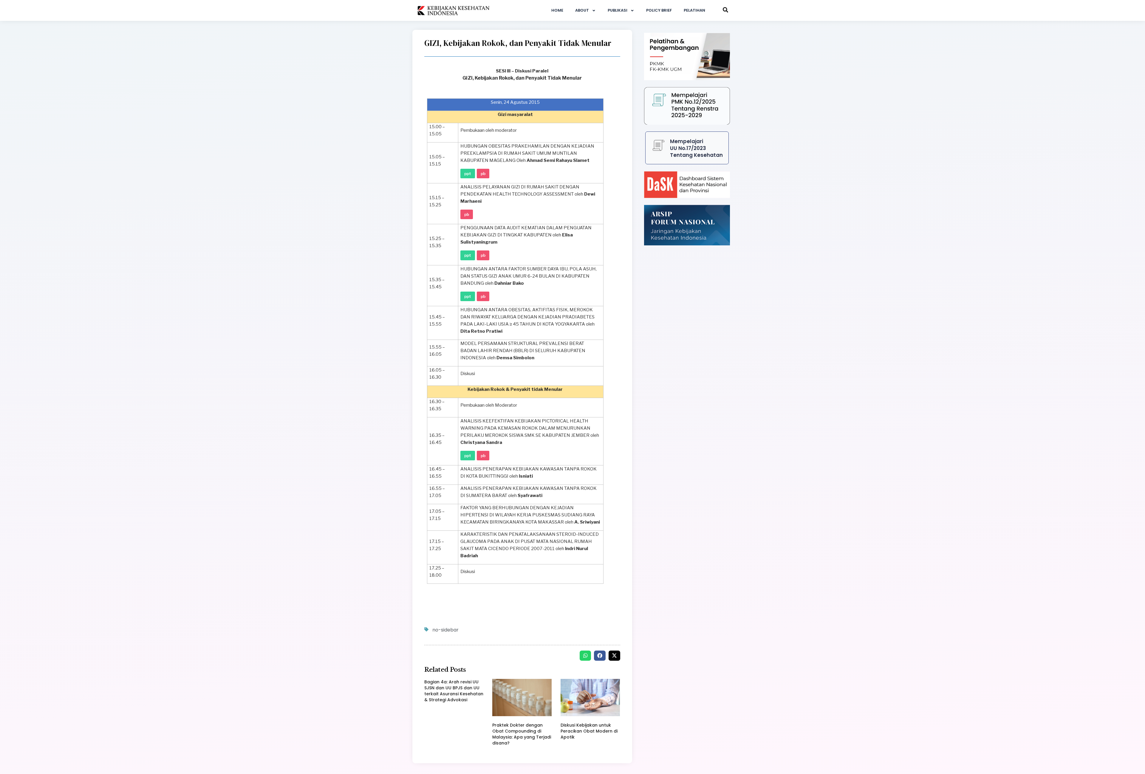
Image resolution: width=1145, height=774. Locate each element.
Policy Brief (659, 10)
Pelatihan (694, 10)
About (582, 10)
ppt (467, 173)
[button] (585, 656)
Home (557, 10)
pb (483, 173)
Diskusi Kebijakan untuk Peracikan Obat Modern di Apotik (589, 731)
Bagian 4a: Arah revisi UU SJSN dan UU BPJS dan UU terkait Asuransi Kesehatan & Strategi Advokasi (453, 691)
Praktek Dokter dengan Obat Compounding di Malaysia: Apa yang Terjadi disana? (521, 734)
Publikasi (617, 10)
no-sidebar (445, 629)
